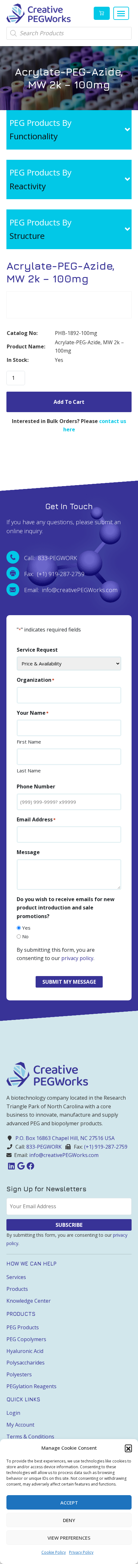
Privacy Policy (81, 1552)
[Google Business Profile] (21, 1166)
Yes (26, 928)
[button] (128, 1448)
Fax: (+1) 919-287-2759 (54, 574)
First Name (29, 741)
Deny (69, 1520)
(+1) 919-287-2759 (105, 1146)
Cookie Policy (53, 1552)
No (25, 936)
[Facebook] (30, 1166)
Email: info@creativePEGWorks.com (70, 590)
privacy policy (77, 958)
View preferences (69, 1538)
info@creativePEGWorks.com (64, 1155)
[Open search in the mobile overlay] (69, 33)
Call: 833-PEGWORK (50, 558)
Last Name (29, 770)
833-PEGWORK (44, 1146)
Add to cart (69, 401)
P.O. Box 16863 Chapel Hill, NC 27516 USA (65, 1138)
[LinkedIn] (11, 1166)
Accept (69, 1502)
